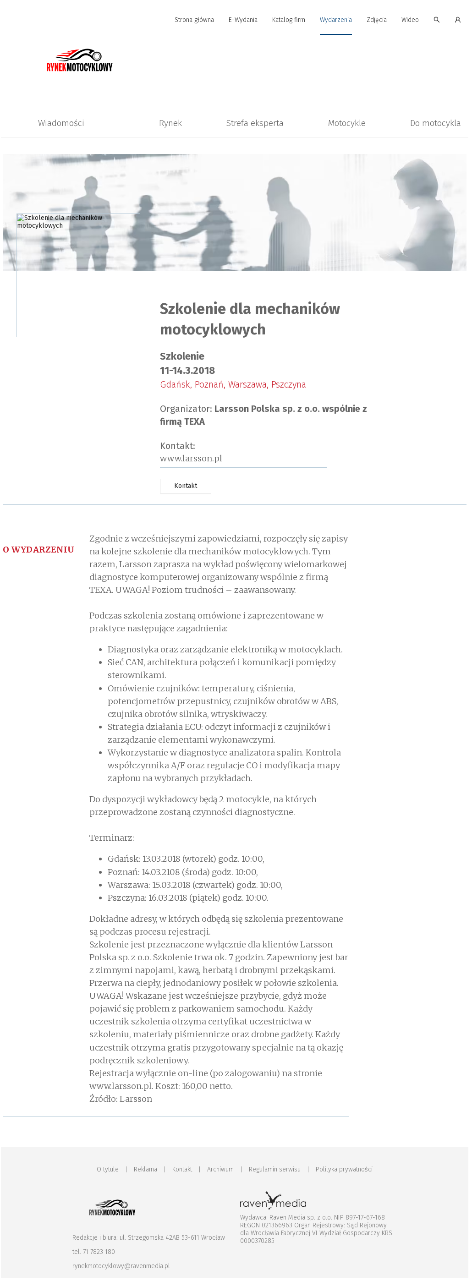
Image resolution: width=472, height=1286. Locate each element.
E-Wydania (243, 20)
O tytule (108, 1169)
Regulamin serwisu (275, 1169)
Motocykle (347, 123)
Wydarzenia (336, 20)
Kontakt (182, 1169)
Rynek (170, 123)
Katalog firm (288, 20)
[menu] (234, 20)
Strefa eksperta (255, 123)
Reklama (145, 1169)
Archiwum (220, 1169)
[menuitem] (194, 20)
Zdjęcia (377, 20)
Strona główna (194, 20)
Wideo (410, 20)
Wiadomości (61, 123)
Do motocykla (435, 123)
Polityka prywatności (344, 1169)
